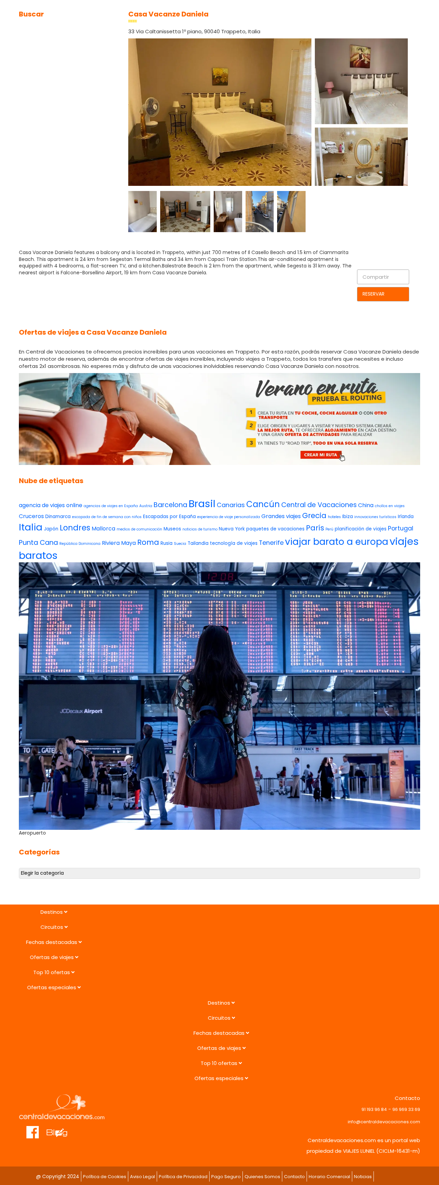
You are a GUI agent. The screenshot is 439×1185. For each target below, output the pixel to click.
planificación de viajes (361, 529)
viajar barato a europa (336, 541)
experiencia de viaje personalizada (228, 516)
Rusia (167, 543)
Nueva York (232, 529)
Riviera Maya (119, 543)
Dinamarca (58, 516)
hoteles (334, 516)
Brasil (202, 503)
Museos (172, 529)
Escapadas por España (169, 516)
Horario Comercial (329, 1176)
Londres (75, 527)
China (365, 505)
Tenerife (271, 542)
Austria (145, 505)
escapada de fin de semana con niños (107, 516)
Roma (148, 542)
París (315, 528)
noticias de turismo (199, 529)
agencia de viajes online (50, 505)
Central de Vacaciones (319, 505)
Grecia (314, 515)
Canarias (231, 505)
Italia (31, 527)
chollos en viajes (390, 505)
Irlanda (406, 516)
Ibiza (347, 516)
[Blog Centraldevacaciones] (60, 1128)
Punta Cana (38, 542)
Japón (51, 529)
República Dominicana (79, 543)
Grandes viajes (281, 516)
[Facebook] (33, 1128)
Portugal (400, 528)
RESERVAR (373, 293)
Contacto (294, 1176)
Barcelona (170, 505)
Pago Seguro (226, 1176)
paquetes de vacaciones (275, 529)
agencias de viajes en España (111, 505)
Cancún (263, 504)
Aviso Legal (142, 1176)
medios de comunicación (139, 529)
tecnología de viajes (234, 543)
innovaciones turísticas (375, 516)
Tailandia (198, 543)
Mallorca (103, 528)
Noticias (363, 1176)
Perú (329, 529)
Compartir (376, 276)
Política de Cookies (104, 1176)
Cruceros (31, 516)
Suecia (180, 543)
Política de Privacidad (183, 1176)
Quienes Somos (262, 1176)
